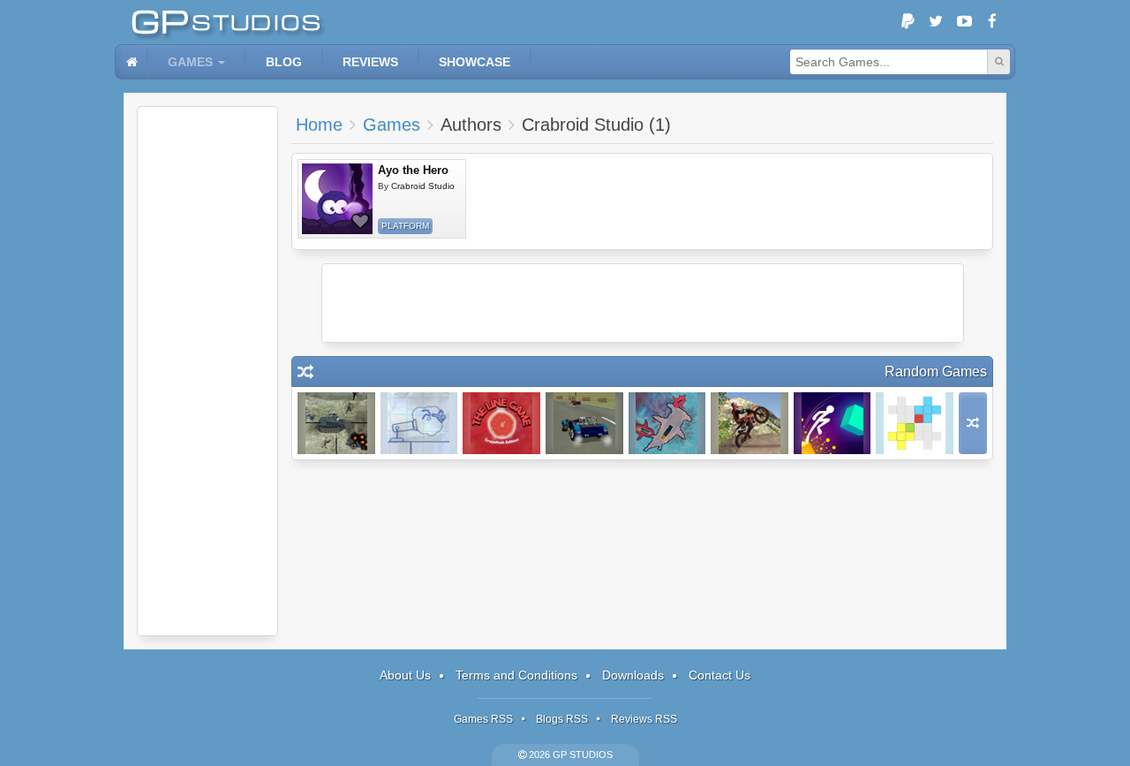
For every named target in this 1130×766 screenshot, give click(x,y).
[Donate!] (907, 22)
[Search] (998, 61)
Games (190, 62)
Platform (405, 226)
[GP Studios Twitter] (936, 22)
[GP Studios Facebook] (992, 22)
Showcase (474, 62)
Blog (284, 62)
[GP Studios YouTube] (964, 22)
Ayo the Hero (413, 170)
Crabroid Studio (423, 186)
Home (319, 124)
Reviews (370, 62)
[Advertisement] (207, 371)
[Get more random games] (973, 423)
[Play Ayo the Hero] (337, 198)
